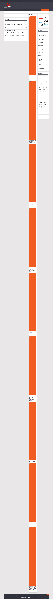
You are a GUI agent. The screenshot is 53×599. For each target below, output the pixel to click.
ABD (39, 76)
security (45, 102)
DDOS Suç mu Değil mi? (7, 27)
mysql (40, 100)
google (43, 85)
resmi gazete (40, 102)
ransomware (44, 100)
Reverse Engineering (40, 55)
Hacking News (40, 42)
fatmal (40, 85)
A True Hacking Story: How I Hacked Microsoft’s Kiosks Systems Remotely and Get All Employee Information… (32, 78)
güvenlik (40, 87)
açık (47, 76)
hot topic (40, 91)
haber (43, 87)
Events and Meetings (40, 39)
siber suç (45, 104)
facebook (44, 83)
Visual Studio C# (40, 65)
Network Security (40, 52)
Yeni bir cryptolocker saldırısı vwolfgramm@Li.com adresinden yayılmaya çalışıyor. (32, 269)
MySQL (39, 60)
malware (40, 98)
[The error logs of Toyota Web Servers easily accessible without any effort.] (32, 492)
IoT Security (39, 46)
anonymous (43, 76)
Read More (6, 39)
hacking (40, 89)
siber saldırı (40, 104)
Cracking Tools (40, 32)
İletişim (6, 21)
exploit (40, 83)
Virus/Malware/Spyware (41, 68)
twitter (40, 108)
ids (43, 91)
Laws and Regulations (40, 49)
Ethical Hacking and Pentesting (42, 35)
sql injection (40, 106)
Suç (44, 106)
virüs (46, 108)
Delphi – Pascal (40, 59)
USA (43, 108)
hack (46, 87)
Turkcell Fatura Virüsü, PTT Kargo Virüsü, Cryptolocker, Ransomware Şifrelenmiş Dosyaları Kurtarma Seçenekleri (32, 205)
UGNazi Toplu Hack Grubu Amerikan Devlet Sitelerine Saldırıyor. (15, 32)
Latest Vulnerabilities (40, 48)
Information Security (40, 45)
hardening (44, 89)
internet (46, 91)
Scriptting (40, 64)
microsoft (44, 98)
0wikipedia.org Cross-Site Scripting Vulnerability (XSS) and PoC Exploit (13, 24)
